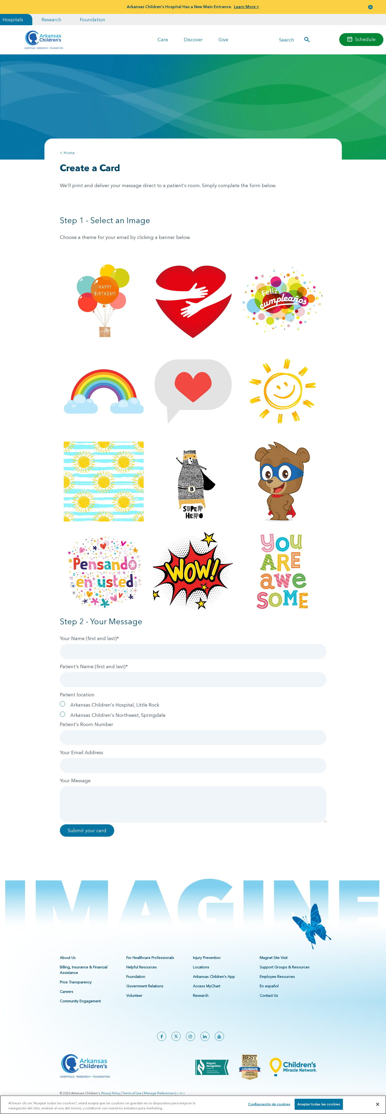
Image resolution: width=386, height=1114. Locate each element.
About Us (68, 957)
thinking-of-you (104, 571)
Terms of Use (132, 1093)
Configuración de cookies (269, 1104)
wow (193, 571)
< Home (67, 152)
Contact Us (269, 995)
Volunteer (134, 995)
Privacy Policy (110, 1093)
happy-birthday (282, 301)
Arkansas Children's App (214, 976)
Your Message (75, 781)
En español (269, 986)
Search (286, 40)
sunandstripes (104, 481)
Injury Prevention (207, 957)
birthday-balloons (104, 301)
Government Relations (144, 986)
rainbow (104, 391)
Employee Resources (277, 976)
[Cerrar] (377, 1104)
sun (282, 391)
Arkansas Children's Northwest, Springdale (117, 715)
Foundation (92, 20)
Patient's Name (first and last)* (94, 666)
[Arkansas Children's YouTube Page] (219, 1036)
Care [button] (163, 40)
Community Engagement (80, 1001)
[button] (370, 7)
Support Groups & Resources (285, 967)
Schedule (365, 39)
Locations (201, 967)
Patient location (77, 695)
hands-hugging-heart (193, 301)
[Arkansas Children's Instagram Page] (190, 1036)
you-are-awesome (282, 571)
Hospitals (13, 20)
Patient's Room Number (86, 724)
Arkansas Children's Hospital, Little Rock (114, 705)
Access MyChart (206, 986)
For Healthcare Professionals (150, 957)
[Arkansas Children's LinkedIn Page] (205, 1036)
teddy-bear (282, 481)
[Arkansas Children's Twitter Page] (176, 1036)
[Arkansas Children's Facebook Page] (161, 1036)
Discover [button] (193, 40)
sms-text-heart (193, 391)
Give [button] (223, 40)
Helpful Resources (141, 967)
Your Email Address (81, 752)
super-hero (193, 481)
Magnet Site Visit (274, 957)
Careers (66, 991)
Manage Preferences (159, 1093)
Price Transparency (76, 982)
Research (51, 20)
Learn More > (246, 6)
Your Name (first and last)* (89, 638)
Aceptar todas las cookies (319, 1104)
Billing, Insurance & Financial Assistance (83, 970)
